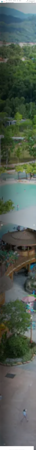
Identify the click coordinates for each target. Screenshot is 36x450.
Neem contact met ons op (10, 2)
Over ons (14, 0)
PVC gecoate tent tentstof (11, 1)
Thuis (6, 0)
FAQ (17, 0)
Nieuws (20, 0)
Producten (10, 0)
